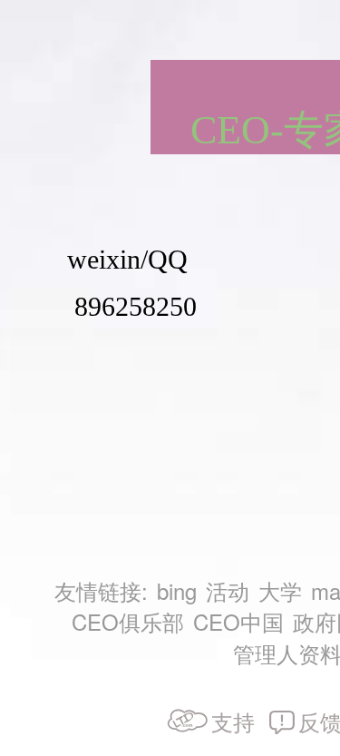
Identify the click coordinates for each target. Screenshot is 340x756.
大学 (280, 590)
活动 (227, 590)
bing (177, 590)
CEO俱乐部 (128, 621)
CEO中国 (238, 621)
